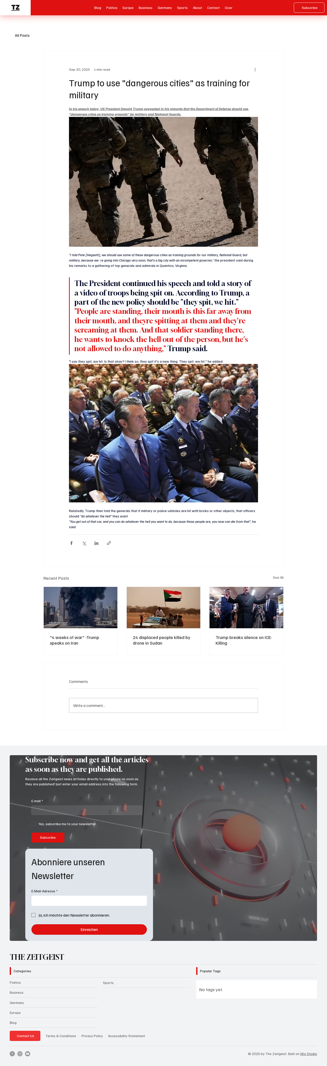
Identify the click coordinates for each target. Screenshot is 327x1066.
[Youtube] (27, 1053)
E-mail (37, 801)
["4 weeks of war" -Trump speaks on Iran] (81, 607)
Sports (108, 982)
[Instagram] (19, 1053)
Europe (15, 1012)
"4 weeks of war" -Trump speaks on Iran (74, 640)
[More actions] (255, 69)
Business (17, 992)
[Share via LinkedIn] (96, 543)
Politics (15, 982)
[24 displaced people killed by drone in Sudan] (164, 607)
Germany (17, 1002)
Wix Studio (308, 1053)
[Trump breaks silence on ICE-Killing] (246, 607)
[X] (12, 1053)
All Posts (22, 35)
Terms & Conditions (60, 1036)
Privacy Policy (92, 1036)
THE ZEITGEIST (37, 957)
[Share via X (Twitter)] (83, 543)
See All (278, 577)
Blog (13, 1022)
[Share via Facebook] (71, 543)
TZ (15, 7)
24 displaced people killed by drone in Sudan (161, 640)
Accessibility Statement (126, 1036)
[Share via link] (109, 543)
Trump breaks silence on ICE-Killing (244, 640)
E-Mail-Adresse (44, 891)
